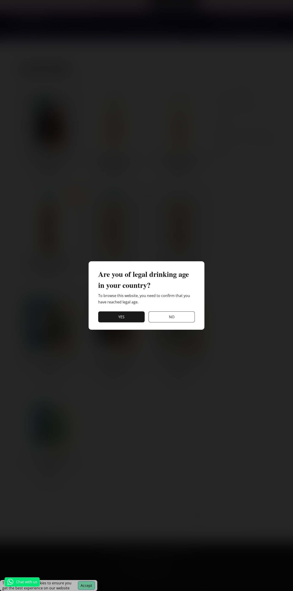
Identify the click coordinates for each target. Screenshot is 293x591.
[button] (121, 316)
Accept (86, 585)
